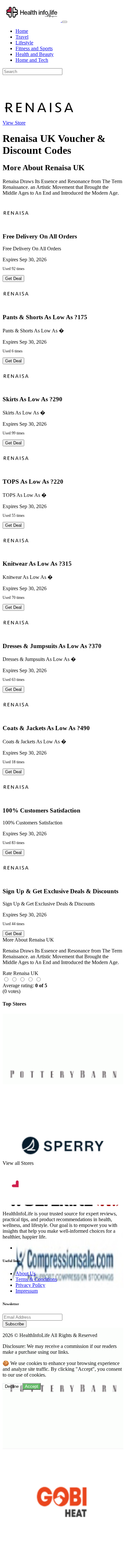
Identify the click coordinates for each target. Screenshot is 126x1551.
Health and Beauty (35, 54)
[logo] (32, 20)
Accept (31, 1386)
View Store (14, 122)
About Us (26, 1273)
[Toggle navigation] (64, 22)
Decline (12, 1386)
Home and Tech (32, 60)
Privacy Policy (30, 1285)
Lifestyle (24, 42)
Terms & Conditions (36, 1279)
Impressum (27, 1291)
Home (22, 31)
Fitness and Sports (34, 48)
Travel (22, 37)
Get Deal (13, 278)
